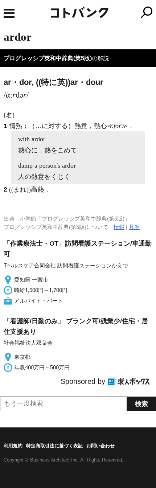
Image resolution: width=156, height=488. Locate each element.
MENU (9, 13)
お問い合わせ (100, 445)
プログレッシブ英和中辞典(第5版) (48, 58)
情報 (119, 227)
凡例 (134, 227)
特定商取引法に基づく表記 (54, 445)
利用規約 (13, 445)
